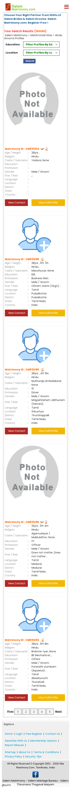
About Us (24, 752)
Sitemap (10, 752)
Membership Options (43, 741)
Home (9, 734)
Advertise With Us (16, 741)
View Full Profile (48, 202)
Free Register (34, 734)
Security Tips (33, 756)
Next (58, 711)
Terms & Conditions (46, 752)
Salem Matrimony (16, 35)
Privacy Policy (13, 756)
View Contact (16, 202)
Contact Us (52, 734)
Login (19, 734)
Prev (10, 711)
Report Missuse (14, 745)
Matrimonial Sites (41, 35)
